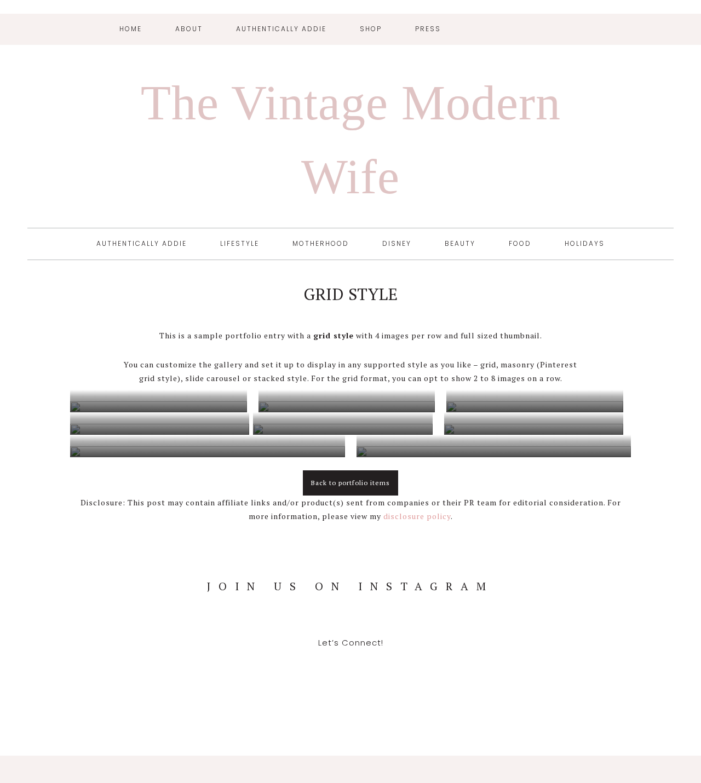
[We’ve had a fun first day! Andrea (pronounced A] (350, 613)
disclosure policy (417, 516)
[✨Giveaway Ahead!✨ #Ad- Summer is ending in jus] (650, 613)
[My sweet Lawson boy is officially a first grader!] (150, 613)
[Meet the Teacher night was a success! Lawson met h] (550, 613)
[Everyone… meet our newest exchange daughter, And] (450, 613)
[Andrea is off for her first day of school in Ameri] (50, 613)
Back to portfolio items (350, 483)
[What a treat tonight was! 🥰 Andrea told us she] (250, 613)
